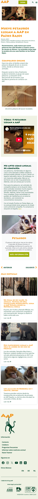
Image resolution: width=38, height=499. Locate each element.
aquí (19, 209)
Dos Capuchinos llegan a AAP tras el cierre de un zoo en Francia (18, 347)
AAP (5, 2)
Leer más (7, 318)
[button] (32, 2)
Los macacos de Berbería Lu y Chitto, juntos (18, 390)
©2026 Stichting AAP (7, 480)
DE (29, 471)
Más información (19, 254)
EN (23, 471)
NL (34, 471)
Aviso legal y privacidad (14, 484)
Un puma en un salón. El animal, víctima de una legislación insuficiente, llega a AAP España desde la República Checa (19, 303)
